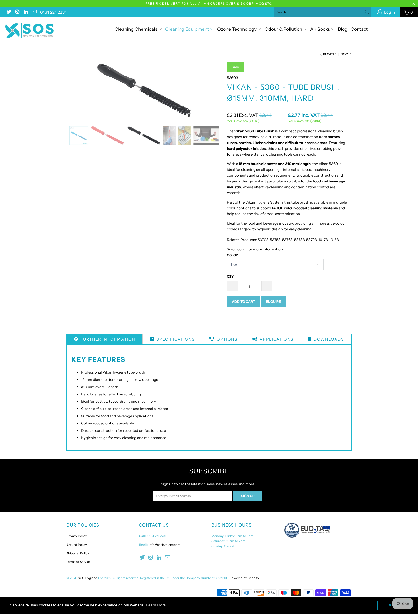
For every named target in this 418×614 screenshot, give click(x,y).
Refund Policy (76, 544)
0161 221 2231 (53, 12)
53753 (275, 239)
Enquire (273, 301)
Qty (230, 276)
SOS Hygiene (87, 578)
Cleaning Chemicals (136, 29)
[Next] (213, 90)
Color (232, 255)
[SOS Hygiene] (36, 31)
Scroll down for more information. (255, 249)
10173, (323, 239)
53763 (287, 239)
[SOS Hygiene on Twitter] (8, 12)
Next (345, 54)
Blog (343, 29)
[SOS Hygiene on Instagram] (17, 12)
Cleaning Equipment (187, 29)
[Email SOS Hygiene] (34, 12)
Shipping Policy (77, 553)
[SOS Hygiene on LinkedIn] (25, 12)
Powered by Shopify (244, 578)
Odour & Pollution (284, 29)
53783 (299, 239)
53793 (311, 239)
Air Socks (320, 29)
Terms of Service (78, 562)
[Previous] (74, 90)
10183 (334, 239)
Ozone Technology (237, 29)
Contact (359, 29)
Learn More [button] (156, 605)
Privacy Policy (76, 536)
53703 (263, 239)
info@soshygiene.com (164, 544)
